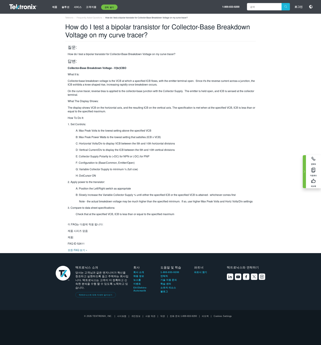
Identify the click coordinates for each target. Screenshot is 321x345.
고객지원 (91, 7)
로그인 (299, 7)
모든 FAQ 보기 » (77, 250)
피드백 (205, 316)
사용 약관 (150, 316)
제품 (54, 7)
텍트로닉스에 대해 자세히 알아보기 (95, 294)
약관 (162, 316)
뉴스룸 (137, 280)
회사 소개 (138, 272)
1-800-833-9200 (230, 7)
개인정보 (135, 316)
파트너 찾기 (200, 272)
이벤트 (137, 283)
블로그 (164, 291)
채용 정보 (138, 276)
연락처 (164, 276)
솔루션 (66, 7)
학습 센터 (165, 283)
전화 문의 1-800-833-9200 (183, 316)
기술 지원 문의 (168, 280)
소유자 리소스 (168, 287)
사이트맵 (121, 316)
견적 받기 (109, 7)
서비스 (78, 7)
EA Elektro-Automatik (140, 289)
